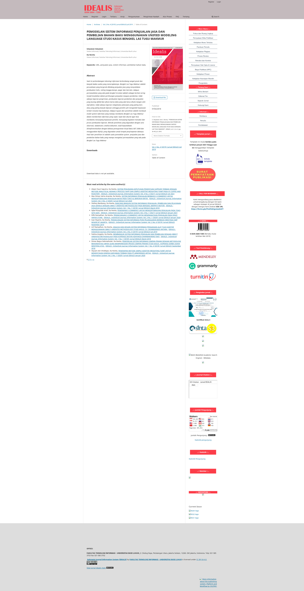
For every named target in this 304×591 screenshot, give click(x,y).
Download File (160, 97)
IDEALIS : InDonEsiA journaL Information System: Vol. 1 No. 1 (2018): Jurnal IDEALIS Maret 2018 (132, 207)
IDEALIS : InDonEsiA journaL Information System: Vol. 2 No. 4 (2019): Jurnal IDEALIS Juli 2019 (133, 230)
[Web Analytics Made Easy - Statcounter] (211, 435)
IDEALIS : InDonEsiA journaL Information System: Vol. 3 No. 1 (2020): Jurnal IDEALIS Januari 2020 (142, 217)
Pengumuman (134, 16)
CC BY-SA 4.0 (201, 559)
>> (93, 259)
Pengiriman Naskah (151, 16)
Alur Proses (167, 16)
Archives (97, 24)
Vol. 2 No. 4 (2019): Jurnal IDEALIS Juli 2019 (118, 24)
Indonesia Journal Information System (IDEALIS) (107, 559)
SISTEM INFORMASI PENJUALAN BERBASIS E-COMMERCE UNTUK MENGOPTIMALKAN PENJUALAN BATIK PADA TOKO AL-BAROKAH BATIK (132, 197)
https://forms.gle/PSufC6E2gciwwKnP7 (207, 209)
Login (104, 16)
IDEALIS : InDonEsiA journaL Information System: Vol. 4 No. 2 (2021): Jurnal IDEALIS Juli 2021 (138, 194)
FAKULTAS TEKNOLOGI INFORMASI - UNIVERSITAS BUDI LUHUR (156, 559)
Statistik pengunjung (203, 440)
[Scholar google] (203, 336)
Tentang (186, 16)
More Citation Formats (162, 136)
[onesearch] (203, 495)
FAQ (177, 16)
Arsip (122, 16)
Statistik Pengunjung (197, 459)
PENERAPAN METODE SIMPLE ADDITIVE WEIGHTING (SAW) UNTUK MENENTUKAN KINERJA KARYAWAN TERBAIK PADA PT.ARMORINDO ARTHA (131, 252)
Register (95, 16)
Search (216, 16)
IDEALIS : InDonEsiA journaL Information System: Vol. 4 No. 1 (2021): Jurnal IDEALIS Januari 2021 (139, 213)
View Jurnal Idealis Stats (96, 568)
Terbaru (113, 16)
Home (85, 16)
